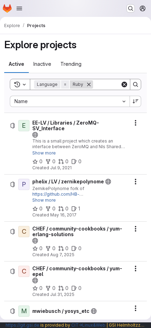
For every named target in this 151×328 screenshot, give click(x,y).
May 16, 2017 (63, 214)
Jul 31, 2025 (62, 294)
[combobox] (70, 101)
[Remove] (89, 84)
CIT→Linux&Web (88, 325)
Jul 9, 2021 (61, 167)
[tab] (16, 64)
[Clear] (124, 84)
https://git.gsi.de (22, 325)
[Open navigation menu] (19, 8)
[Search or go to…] (130, 8)
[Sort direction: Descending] (135, 101)
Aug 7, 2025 (62, 254)
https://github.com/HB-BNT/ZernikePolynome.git (59, 196)
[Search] (135, 84)
